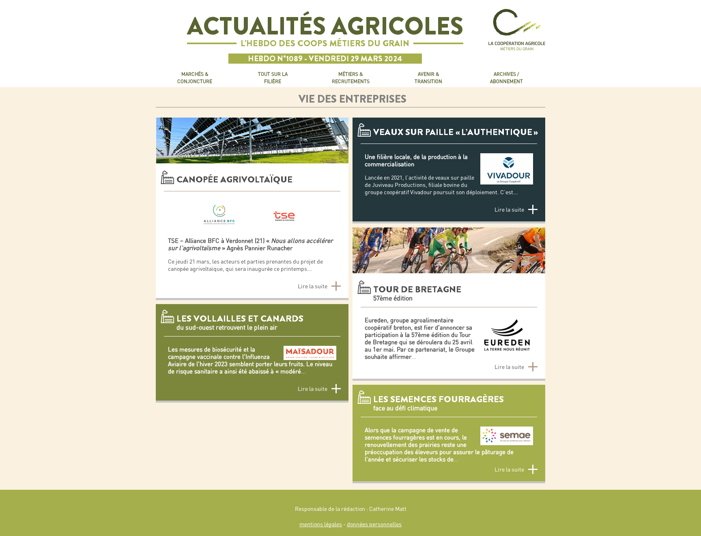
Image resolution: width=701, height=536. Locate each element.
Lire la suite (312, 286)
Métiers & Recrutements (351, 77)
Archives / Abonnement (506, 77)
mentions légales (320, 524)
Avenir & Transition (428, 77)
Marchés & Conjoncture (194, 77)
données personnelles (374, 524)
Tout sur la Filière (273, 77)
